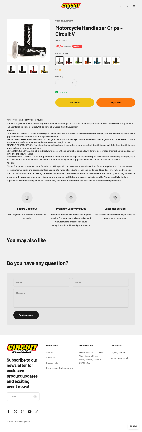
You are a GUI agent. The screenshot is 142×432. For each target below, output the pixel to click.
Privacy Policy (52, 362)
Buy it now (116, 102)
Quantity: (59, 76)
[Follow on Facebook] (8, 411)
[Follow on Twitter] (15, 411)
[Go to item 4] (44, 70)
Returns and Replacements (59, 368)
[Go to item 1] (11, 70)
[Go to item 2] (22, 70)
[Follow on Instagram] (23, 411)
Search (49, 352)
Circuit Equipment (64, 20)
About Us (50, 357)
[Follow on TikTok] (37, 411)
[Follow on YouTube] (30, 411)
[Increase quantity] (73, 82)
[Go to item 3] (33, 70)
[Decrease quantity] (59, 82)
